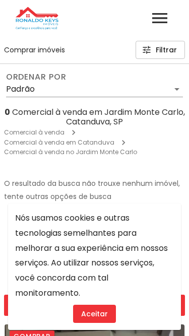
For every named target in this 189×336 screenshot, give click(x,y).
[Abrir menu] (160, 18)
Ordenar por (36, 77)
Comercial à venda (34, 132)
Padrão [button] (20, 89)
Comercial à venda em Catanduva (59, 142)
